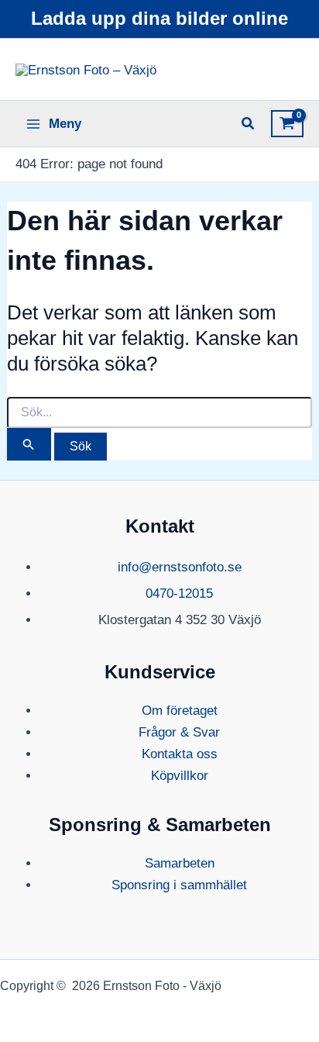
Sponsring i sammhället (179, 885)
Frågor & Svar (179, 732)
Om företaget (180, 710)
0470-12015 (179, 593)
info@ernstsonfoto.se (180, 567)
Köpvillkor (179, 775)
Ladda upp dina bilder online (159, 18)
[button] (249, 125)
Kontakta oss (180, 754)
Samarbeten (179, 863)
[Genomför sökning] (28, 444)
